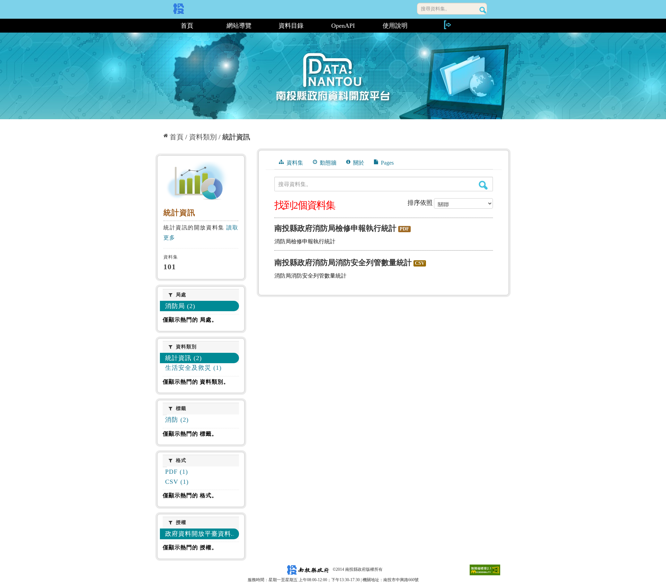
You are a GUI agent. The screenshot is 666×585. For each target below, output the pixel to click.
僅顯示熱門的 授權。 (190, 547)
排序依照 (420, 202)
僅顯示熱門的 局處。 (190, 320)
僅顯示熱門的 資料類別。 (196, 382)
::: (158, 25)
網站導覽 (239, 25)
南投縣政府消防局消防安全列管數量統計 (343, 262)
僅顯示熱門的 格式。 (190, 495)
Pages (386, 163)
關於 (358, 163)
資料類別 (203, 137)
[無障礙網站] (485, 569)
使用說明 (395, 25)
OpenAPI (343, 25)
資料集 (294, 163)
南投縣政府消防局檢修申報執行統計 (335, 228)
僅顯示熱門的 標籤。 (190, 434)
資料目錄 (291, 25)
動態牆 (327, 163)
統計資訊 (236, 137)
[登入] (447, 25)
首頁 (187, 25)
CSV (420, 263)
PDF (404, 229)
